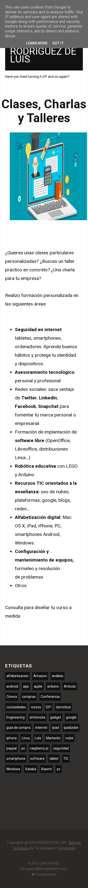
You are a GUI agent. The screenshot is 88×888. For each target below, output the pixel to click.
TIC (65, 758)
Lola (38, 738)
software (37, 758)
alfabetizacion (17, 676)
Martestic (53, 738)
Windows (13, 769)
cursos (36, 707)
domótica (63, 707)
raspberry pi (39, 748)
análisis (57, 676)
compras (29, 697)
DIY (48, 707)
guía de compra (18, 728)
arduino (53, 686)
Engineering (15, 717)
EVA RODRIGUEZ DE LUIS (43, 51)
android (12, 686)
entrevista (37, 717)
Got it (58, 43)
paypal (11, 748)
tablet (53, 758)
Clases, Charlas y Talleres (43, 111)
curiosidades (16, 707)
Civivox (11, 697)
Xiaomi (46, 769)
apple (38, 686)
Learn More (36, 43)
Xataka (30, 769)
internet (41, 728)
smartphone (15, 758)
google (71, 717)
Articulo (70, 686)
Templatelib (66, 848)
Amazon (40, 676)
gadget (55, 717)
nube (69, 738)
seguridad (61, 748)
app (26, 686)
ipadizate (71, 728)
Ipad (55, 728)
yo (58, 769)
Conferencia (50, 697)
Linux (26, 738)
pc (23, 748)
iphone (11, 738)
